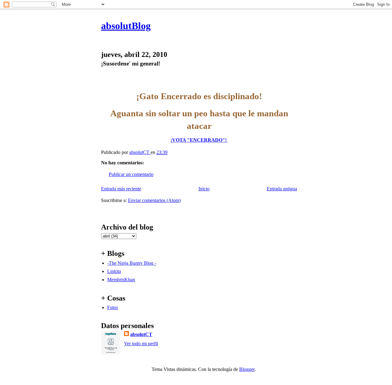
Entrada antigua (282, 188)
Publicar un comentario (131, 174)
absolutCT (141, 334)
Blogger (246, 369)
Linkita (114, 271)
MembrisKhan (121, 279)
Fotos (112, 307)
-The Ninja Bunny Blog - (131, 263)
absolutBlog (126, 25)
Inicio (203, 188)
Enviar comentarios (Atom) (154, 200)
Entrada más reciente (121, 188)
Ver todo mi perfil (141, 343)
